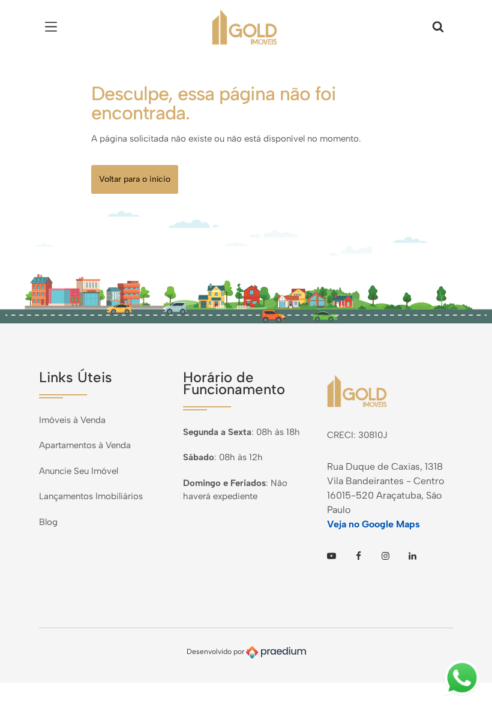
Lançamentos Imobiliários (91, 496)
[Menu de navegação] (54, 27)
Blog (48, 522)
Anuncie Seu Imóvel (78, 471)
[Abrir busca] (438, 27)
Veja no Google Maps (373, 524)
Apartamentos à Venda (85, 445)
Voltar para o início (134, 179)
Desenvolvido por (216, 652)
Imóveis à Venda (72, 420)
